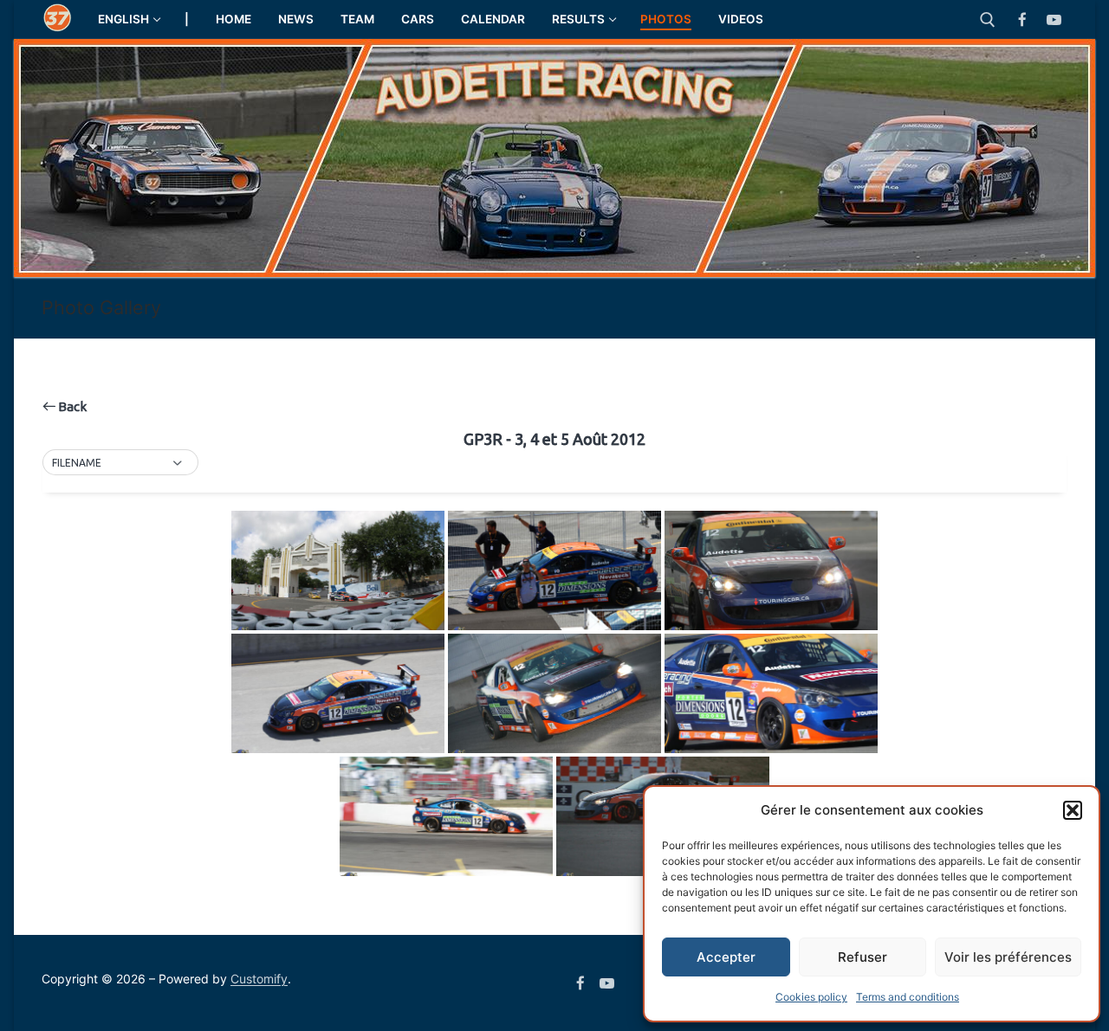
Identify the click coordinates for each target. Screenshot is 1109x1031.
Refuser (862, 957)
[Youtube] (1054, 19)
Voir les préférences (1008, 957)
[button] (1072, 810)
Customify (259, 978)
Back (71, 406)
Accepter (726, 957)
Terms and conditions (907, 996)
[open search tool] (988, 20)
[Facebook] (1022, 19)
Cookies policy (811, 996)
